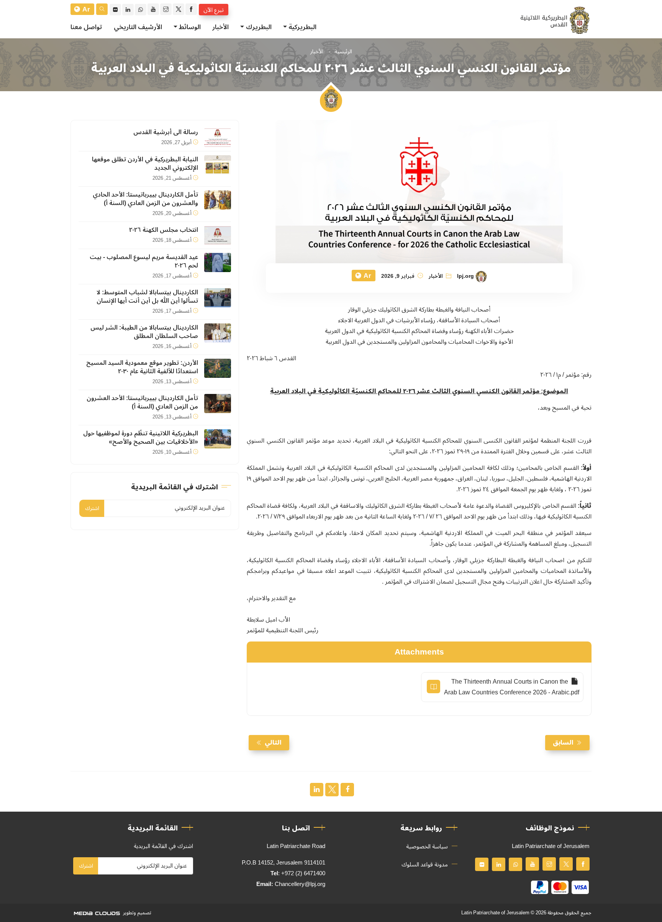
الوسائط (190, 27)
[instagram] (166, 9)
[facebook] (191, 9)
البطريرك (259, 27)
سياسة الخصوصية (427, 846)
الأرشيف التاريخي (138, 27)
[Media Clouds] (96, 912)
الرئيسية (343, 51)
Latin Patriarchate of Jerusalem (495, 912)
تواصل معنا (86, 27)
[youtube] (153, 9)
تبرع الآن (213, 9)
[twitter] (178, 9)
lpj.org (465, 276)
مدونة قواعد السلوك (424, 864)
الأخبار (220, 27)
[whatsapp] (140, 9)
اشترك (92, 508)
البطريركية (302, 27)
